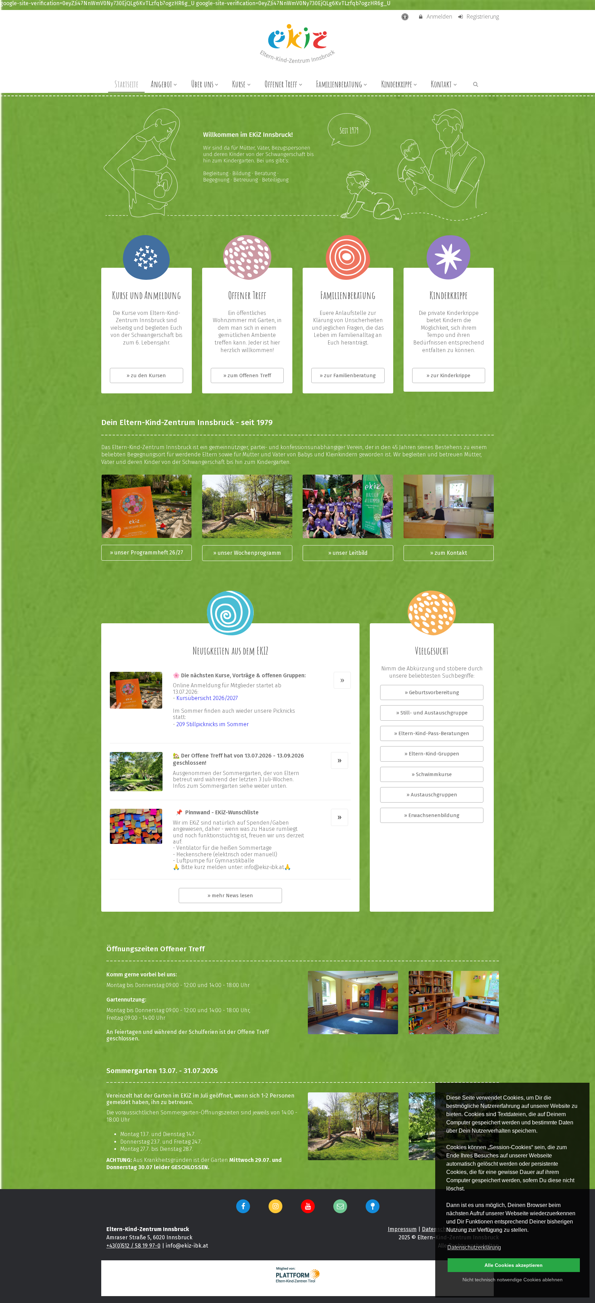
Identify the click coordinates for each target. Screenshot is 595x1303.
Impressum (402, 1229)
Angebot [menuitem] (161, 83)
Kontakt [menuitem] (441, 83)
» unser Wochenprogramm (247, 553)
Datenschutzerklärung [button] (474, 1247)
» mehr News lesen (230, 895)
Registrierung (482, 16)
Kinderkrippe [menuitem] (396, 83)
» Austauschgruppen (432, 795)
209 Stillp (187, 724)
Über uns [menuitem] (202, 83)
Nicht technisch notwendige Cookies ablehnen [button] (512, 1279)
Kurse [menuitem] (239, 83)
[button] (475, 83)
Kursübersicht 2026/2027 (207, 698)
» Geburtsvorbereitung (432, 692)
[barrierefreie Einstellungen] (406, 16)
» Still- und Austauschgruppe (432, 713)
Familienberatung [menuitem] (339, 83)
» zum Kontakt (448, 553)
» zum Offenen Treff (247, 375)
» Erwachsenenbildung (431, 815)
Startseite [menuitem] (126, 83)
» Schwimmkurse (432, 774)
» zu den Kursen (146, 375)
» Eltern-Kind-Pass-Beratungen (431, 733)
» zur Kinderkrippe (448, 375)
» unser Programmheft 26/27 (146, 552)
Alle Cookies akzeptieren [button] (513, 1265)
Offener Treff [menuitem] (280, 83)
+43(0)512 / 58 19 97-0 (133, 1245)
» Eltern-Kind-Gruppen (432, 754)
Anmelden (438, 16)
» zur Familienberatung (348, 375)
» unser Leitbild (348, 553)
